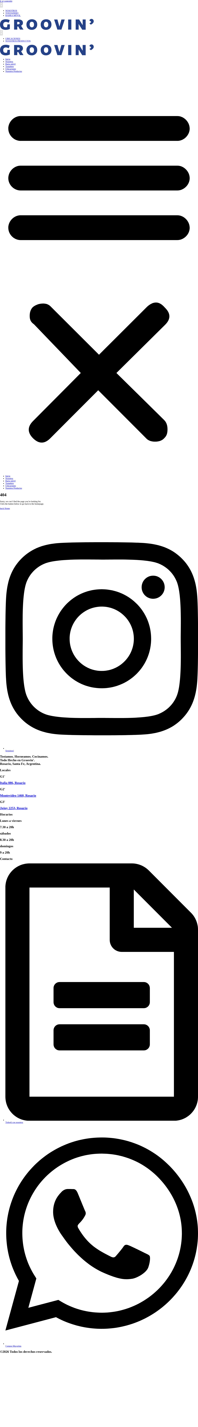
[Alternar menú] (1, 4)
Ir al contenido (6, 1)
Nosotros (9, 61)
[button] (99, 274)
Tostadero (9, 66)
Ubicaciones (10, 69)
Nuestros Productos (13, 71)
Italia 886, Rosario (12, 783)
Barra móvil (10, 64)
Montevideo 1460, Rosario (18, 795)
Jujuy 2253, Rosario (13, 808)
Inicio (7, 59)
